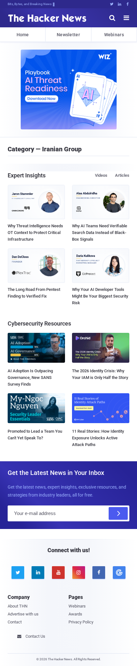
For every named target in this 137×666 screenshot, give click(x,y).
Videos (101, 175)
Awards (75, 614)
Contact (15, 622)
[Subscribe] (118, 513)
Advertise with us (23, 614)
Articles (122, 175)
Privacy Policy (80, 622)
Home (23, 34)
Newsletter (68, 34)
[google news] (119, 572)
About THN (17, 606)
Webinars (114, 34)
